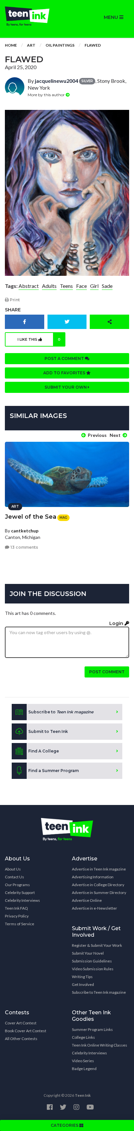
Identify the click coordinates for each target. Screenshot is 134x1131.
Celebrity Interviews (22, 900)
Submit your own (66, 387)
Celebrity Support (20, 892)
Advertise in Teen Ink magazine (99, 869)
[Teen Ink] (33, 16)
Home (11, 45)
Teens (66, 286)
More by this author (47, 94)
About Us (13, 869)
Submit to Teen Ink (48, 731)
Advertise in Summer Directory (99, 892)
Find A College (43, 751)
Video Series (83, 1060)
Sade (107, 286)
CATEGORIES (65, 1125)
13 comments (23, 547)
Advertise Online (87, 900)
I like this (39, 339)
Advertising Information (93, 876)
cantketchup (24, 530)
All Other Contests (21, 1038)
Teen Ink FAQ (16, 908)
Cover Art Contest (20, 1022)
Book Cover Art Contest (25, 1030)
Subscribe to (60, 711)
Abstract (29, 286)
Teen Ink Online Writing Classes (99, 1045)
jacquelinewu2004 (56, 81)
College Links (83, 1037)
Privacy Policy (17, 916)
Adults (49, 286)
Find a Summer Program (53, 770)
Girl (94, 286)
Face (81, 286)
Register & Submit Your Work (97, 945)
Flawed (93, 45)
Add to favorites (64, 372)
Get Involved (83, 984)
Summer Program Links (92, 1029)
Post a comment (65, 358)
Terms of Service (19, 923)
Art (31, 45)
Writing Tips (82, 976)
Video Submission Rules (93, 968)
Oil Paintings (60, 45)
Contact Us (14, 876)
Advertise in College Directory (98, 884)
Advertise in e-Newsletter (94, 908)
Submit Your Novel (88, 953)
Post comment (107, 671)
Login (117, 623)
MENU (111, 17)
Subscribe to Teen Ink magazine (99, 992)
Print (14, 299)
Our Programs (17, 884)
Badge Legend (84, 1068)
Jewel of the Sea (30, 516)
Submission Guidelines (92, 961)
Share (13, 310)
